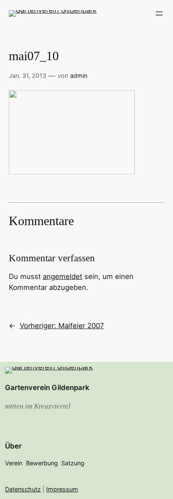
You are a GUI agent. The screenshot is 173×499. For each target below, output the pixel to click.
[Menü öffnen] (159, 13)
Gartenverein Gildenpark (47, 387)
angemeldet (62, 276)
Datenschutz (23, 489)
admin (78, 75)
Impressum (62, 489)
